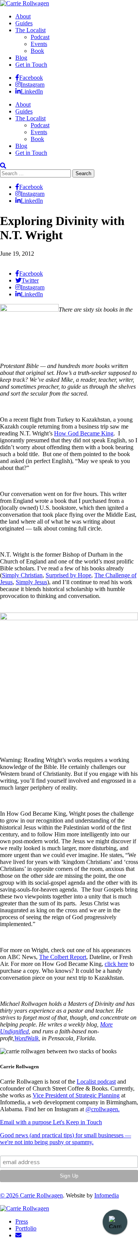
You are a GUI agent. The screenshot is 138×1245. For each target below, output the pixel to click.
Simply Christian (22, 575)
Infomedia (106, 1195)
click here (116, 964)
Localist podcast (96, 1081)
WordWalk (26, 1038)
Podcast (40, 37)
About (23, 16)
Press (21, 1221)
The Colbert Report (62, 957)
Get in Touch (31, 64)
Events (39, 44)
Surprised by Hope (68, 575)
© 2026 (10, 1195)
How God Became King (83, 433)
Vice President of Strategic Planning (76, 1095)
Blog (21, 57)
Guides (24, 23)
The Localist (30, 30)
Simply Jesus (31, 582)
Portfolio (25, 1228)
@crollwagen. (102, 1109)
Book (37, 51)
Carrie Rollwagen (41, 1195)
